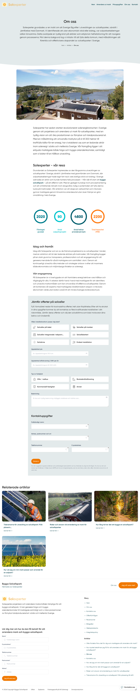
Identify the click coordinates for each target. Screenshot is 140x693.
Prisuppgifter (118, 4)
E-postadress (76, 445)
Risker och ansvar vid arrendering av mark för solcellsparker (108, 671)
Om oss (127, 4)
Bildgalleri (89, 624)
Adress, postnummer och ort (41, 434)
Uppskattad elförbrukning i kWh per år (45, 361)
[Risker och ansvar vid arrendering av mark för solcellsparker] (70, 506)
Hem (93, 4)
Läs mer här (7, 530)
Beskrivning (35, 394)
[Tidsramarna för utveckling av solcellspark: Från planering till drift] (24, 506)
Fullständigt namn (37, 422)
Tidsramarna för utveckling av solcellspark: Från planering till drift (109, 675)
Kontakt (135, 4)
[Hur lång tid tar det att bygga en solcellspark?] (116, 506)
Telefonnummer (36, 445)
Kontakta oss (91, 611)
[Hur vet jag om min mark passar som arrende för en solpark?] (24, 551)
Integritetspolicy (92, 632)
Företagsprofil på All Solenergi (58, 689)
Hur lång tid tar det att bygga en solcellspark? (114, 525)
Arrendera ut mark (104, 4)
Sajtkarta (41, 689)
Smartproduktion (77, 689)
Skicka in (36, 461)
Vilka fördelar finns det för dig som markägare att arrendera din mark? (111, 643)
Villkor (33, 689)
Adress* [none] (4, 668)
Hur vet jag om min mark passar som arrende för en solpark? (108, 662)
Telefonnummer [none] (6, 652)
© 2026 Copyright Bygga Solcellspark (15, 689)
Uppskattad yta (36, 349)
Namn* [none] (4, 636)
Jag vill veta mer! (128, 585)
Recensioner (90, 620)
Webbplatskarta (92, 628)
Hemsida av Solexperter (12, 587)
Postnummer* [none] (6, 660)
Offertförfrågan (92, 615)
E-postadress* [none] (6, 644)
